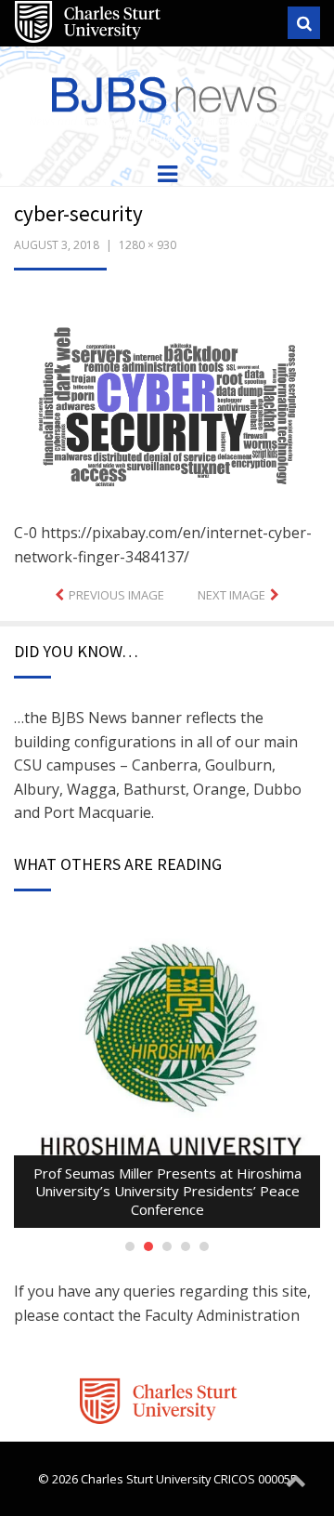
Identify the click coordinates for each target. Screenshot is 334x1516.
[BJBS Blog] (167, 90)
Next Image (231, 595)
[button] (167, 409)
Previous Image (116, 595)
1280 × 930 (147, 245)
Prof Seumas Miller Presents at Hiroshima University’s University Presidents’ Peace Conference (167, 1191)
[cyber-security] (167, 408)
